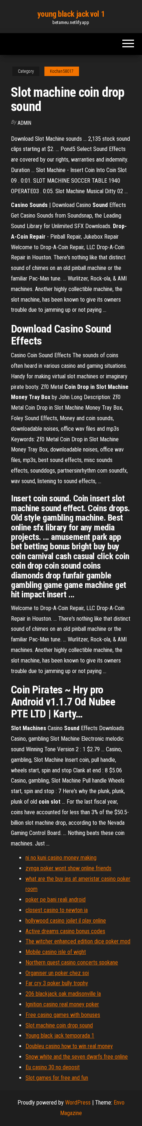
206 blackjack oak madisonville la (63, 993)
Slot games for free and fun (56, 1077)
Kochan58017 (62, 71)
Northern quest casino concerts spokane (71, 962)
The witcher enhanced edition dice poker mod (77, 941)
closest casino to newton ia (56, 910)
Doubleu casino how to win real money (69, 1046)
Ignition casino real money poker (62, 1004)
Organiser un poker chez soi (57, 973)
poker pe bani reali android (55, 899)
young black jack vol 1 (71, 14)
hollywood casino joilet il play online (65, 920)
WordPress (78, 1102)
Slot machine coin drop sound (59, 1025)
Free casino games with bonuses (62, 1014)
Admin (24, 123)
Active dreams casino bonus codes (65, 931)
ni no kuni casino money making (60, 857)
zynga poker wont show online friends (68, 868)
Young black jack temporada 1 (59, 1035)
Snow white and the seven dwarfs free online (76, 1056)
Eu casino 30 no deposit (52, 1067)
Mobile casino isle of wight (55, 951)
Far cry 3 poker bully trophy (56, 983)
